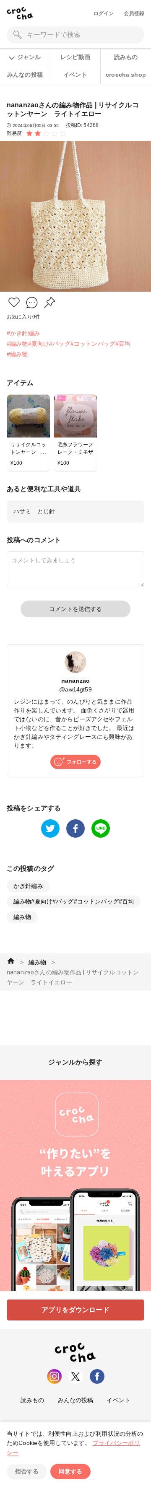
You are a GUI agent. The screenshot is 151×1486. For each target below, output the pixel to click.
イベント (75, 74)
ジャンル (29, 57)
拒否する (27, 1471)
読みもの (126, 57)
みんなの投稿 (25, 74)
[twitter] (50, 828)
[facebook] (75, 828)
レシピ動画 (75, 57)
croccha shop (126, 74)
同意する (70, 1471)
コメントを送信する (75, 609)
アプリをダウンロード (75, 1309)
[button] (14, 302)
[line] (100, 828)
